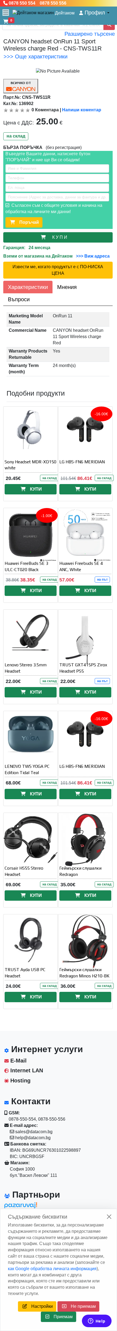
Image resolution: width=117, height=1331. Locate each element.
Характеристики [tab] (28, 287)
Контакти (30, 1101)
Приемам (61, 1316)
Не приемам (81, 1306)
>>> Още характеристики (35, 56)
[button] (94, 13)
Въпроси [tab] (19, 299)
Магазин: (19, 1162)
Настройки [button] (40, 1306)
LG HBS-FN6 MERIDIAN (82, 461)
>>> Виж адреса (92, 256)
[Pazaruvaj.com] (28, 1206)
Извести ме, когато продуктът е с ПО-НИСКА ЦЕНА (58, 270)
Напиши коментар (81, 110)
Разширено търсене (89, 34)
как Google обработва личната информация (52, 1268)
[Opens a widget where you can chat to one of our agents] (97, 1321)
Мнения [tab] (67, 287)
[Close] (109, 1216)
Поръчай (27, 222)
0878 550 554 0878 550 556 (37, 3)
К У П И (61, 237)
